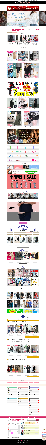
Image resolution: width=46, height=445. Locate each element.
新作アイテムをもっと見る (23, 47)
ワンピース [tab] (23, 232)
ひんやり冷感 (20, 419)
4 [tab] (21, 26)
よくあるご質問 (25, 0)
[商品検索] (37, 29)
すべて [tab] (10, 232)
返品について (24, 442)
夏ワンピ (15, 420)
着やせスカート (16, 419)
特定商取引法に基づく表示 (19, 442)
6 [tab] (23, 26)
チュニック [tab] (29, 232)
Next (38, 18)
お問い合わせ (27, 442)
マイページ (22, 0)
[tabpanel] (23, 18)
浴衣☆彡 (18, 420)
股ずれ (13, 420)
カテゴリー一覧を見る (23, 163)
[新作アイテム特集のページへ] (44, 432)
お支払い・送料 (36, 0)
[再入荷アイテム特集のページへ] (44, 434)
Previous (7, 18)
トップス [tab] (17, 232)
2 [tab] (19, 26)
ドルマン (23, 419)
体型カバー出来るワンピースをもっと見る (32, 376)
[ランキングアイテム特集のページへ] (44, 429)
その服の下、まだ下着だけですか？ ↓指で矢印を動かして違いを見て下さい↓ (23, 201)
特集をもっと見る (23, 288)
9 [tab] (26, 26)
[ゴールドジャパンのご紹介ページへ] (44, 435)
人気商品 (13, 419)
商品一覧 (34, 0)
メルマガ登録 (28, 0)
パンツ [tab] (35, 232)
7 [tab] (24, 26)
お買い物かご (31, 0)
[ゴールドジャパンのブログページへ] (44, 439)
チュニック (26, 341)
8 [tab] (25, 26)
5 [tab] (22, 26)
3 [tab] (20, 26)
